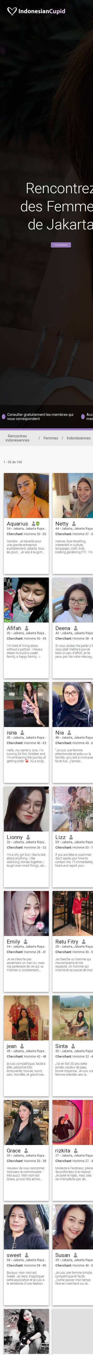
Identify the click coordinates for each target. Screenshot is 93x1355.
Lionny (15, 837)
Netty (61, 524)
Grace (14, 1151)
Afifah (14, 628)
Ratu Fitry (66, 942)
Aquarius (17, 524)
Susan (62, 1255)
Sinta (61, 1046)
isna (12, 733)
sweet (14, 1255)
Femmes (51, 438)
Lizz (60, 837)
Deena (62, 628)
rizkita (62, 1151)
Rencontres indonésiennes (17, 438)
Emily (13, 942)
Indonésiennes (79, 438)
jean (12, 1046)
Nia (59, 733)
